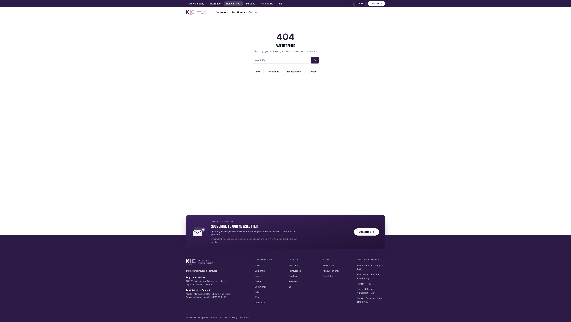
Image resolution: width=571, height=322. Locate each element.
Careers (259, 281)
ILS (280, 3)
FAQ (257, 297)
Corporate (260, 271)
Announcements (331, 271)
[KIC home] (200, 262)
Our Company (196, 3)
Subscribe (365, 231)
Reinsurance (233, 3)
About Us (259, 265)
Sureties (250, 3)
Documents (260, 286)
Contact (253, 12)
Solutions (238, 12)
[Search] (350, 3)
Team (257, 276)
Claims (359, 3)
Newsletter (328, 276)
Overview (222, 12)
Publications (329, 265)
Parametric (267, 3)
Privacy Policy (364, 283)
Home (257, 71)
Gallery (258, 292)
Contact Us (376, 3)
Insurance (215, 3)
